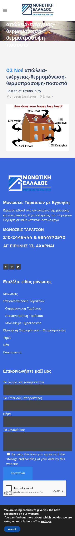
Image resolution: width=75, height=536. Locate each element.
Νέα (6, 345)
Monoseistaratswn (21, 96)
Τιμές (7, 337)
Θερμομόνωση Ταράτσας (23, 308)
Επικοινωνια (12, 352)
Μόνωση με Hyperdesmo (23, 323)
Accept (12, 529)
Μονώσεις (10, 294)
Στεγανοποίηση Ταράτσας (24, 315)
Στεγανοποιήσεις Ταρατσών (24, 301)
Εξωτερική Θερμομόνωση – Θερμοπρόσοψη (34, 330)
